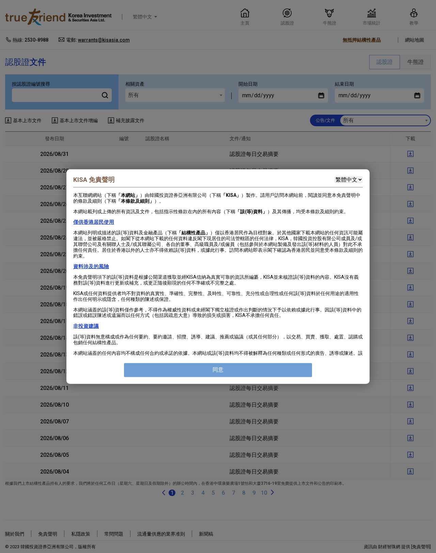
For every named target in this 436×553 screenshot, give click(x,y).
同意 (218, 369)
